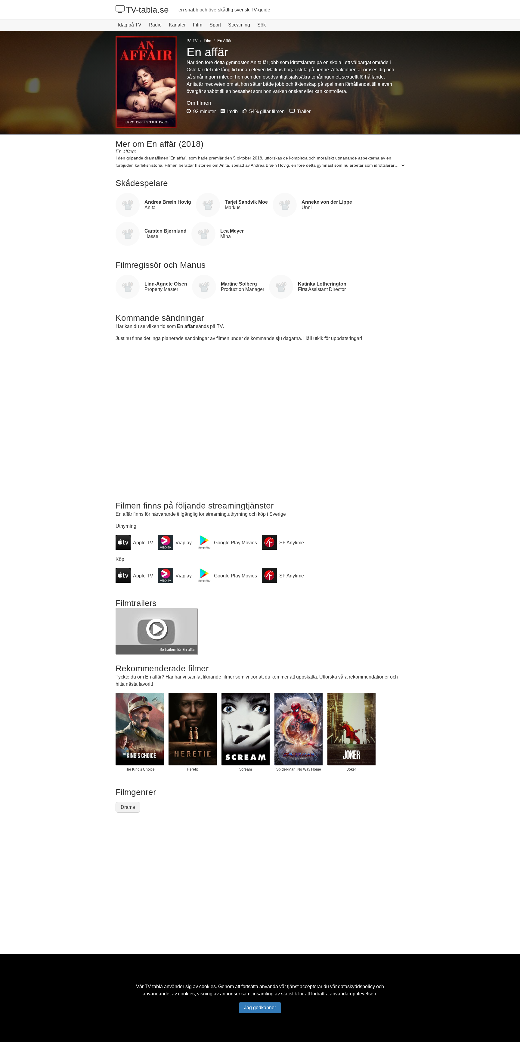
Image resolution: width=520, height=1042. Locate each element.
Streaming (239, 24)
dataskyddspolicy (356, 986)
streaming (216, 514)
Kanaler (177, 24)
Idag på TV (129, 24)
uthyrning (238, 514)
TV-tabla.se (147, 9)
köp (262, 514)
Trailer (303, 111)
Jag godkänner (260, 1007)
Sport (215, 24)
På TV (192, 41)
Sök (261, 24)
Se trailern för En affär (177, 650)
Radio (155, 24)
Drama (128, 807)
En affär (186, 326)
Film (197, 24)
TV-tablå (154, 986)
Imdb (232, 111)
